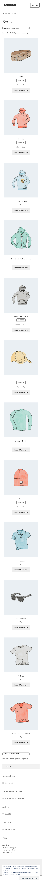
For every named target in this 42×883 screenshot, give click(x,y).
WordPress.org (7, 852)
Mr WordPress (9, 798)
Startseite (8, 13)
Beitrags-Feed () (9, 847)
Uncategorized (10, 829)
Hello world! (9, 783)
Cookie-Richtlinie (16, 874)
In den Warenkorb (21, 90)
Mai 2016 (8, 814)
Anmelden (5, 845)
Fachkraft (9, 5)
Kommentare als (9, 850)
